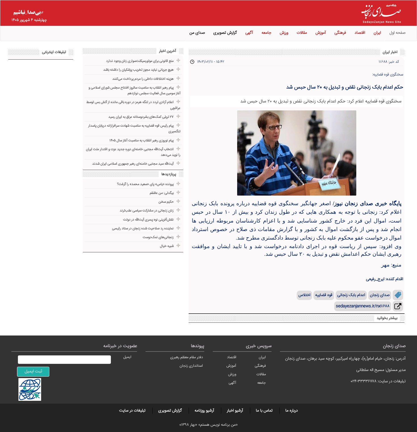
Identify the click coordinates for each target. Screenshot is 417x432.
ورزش (284, 33)
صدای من (197, 33)
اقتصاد (360, 33)
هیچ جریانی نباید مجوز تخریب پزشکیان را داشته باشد (138, 70)
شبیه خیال (167, 246)
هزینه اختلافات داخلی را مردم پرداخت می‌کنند (143, 79)
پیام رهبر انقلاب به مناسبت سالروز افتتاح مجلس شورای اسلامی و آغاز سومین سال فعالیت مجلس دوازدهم (134, 90)
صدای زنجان (379, 295)
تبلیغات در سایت (132, 411)
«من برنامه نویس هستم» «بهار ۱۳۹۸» (208, 425)
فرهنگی (340, 33)
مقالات (302, 33)
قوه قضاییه (323, 295)
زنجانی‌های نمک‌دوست (158, 237)
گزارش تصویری (225, 33)
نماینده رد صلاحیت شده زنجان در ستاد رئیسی (143, 228)
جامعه (266, 33)
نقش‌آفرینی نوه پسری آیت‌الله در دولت (148, 220)
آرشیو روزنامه (204, 411)
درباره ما (291, 411)
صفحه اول (397, 33)
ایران (377, 33)
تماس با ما (264, 411)
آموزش (320, 33)
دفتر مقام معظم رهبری (186, 357)
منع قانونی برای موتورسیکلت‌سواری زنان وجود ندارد (140, 61)
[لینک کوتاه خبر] (398, 306)
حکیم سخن (166, 202)
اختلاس (304, 295)
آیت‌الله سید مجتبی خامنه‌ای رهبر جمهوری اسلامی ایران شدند (133, 164)
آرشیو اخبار (235, 411)
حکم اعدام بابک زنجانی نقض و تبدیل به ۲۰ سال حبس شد (344, 87)
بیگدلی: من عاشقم (162, 193)
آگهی (249, 33)
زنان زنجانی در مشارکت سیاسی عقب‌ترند (147, 210)
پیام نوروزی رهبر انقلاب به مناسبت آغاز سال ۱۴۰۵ (141, 140)
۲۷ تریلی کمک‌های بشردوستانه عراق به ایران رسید (141, 117)
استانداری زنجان (191, 366)
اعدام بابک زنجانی (351, 295)
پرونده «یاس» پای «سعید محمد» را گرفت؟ (145, 184)
